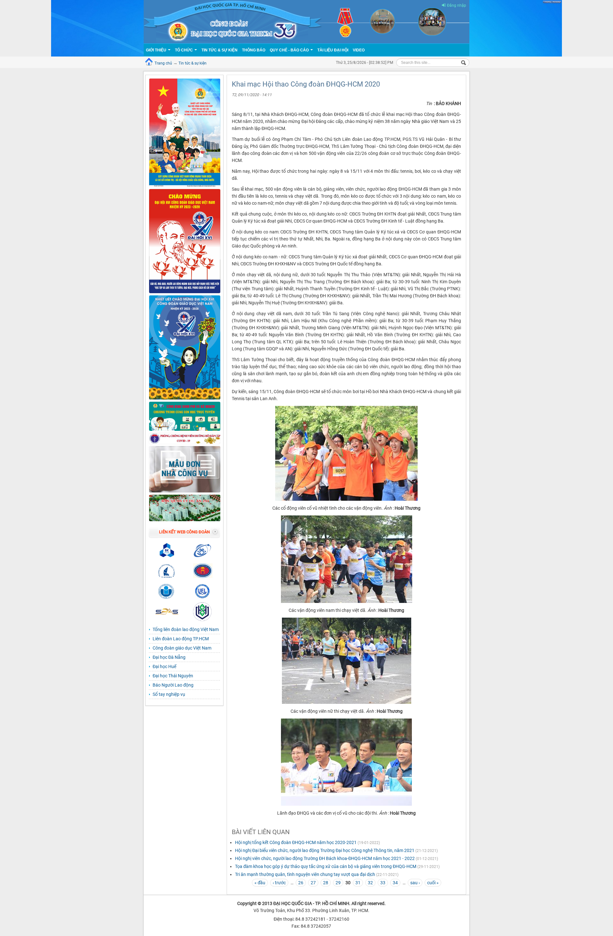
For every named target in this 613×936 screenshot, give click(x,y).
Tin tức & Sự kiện (219, 50)
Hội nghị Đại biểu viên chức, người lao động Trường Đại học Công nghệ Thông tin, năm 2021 (324, 850)
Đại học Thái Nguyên (173, 675)
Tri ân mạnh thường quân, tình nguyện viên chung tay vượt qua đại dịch (305, 874)
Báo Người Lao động (173, 685)
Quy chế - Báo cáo (290, 50)
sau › (415, 882)
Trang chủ (163, 63)
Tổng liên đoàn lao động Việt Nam (186, 629)
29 (338, 882)
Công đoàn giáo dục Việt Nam (182, 648)
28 (325, 882)
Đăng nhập (456, 5)
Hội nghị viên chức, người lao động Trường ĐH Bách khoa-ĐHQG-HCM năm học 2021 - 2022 (325, 858)
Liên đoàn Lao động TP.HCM (181, 638)
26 (300, 882)
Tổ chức (184, 50)
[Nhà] (306, 21)
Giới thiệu (156, 50)
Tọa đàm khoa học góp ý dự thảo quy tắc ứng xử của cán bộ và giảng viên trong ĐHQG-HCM (325, 866)
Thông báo (253, 50)
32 (370, 882)
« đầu (259, 882)
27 (313, 882)
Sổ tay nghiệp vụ (169, 694)
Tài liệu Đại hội (332, 50)
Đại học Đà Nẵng (169, 657)
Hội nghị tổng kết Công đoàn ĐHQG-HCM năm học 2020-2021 (296, 842)
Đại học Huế (164, 666)
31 (357, 882)
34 (395, 882)
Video (359, 50)
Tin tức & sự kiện (192, 63)
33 (382, 882)
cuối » (433, 882)
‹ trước (279, 882)
